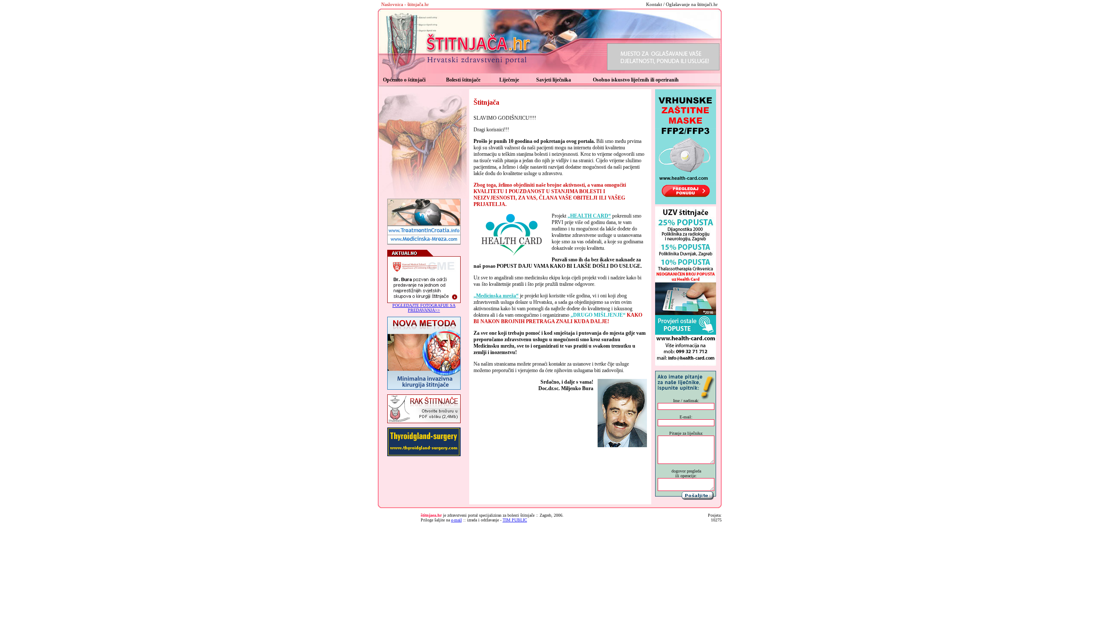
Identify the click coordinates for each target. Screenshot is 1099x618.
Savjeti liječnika (553, 80)
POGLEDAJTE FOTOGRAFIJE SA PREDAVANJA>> (423, 307)
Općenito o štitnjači (404, 80)
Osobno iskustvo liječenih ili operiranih (636, 80)
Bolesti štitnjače (463, 80)
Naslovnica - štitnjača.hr (405, 4)
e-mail (456, 520)
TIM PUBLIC (515, 520)
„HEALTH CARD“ (589, 216)
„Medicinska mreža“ (496, 296)
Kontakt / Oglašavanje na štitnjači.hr (682, 4)
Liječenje (509, 80)
